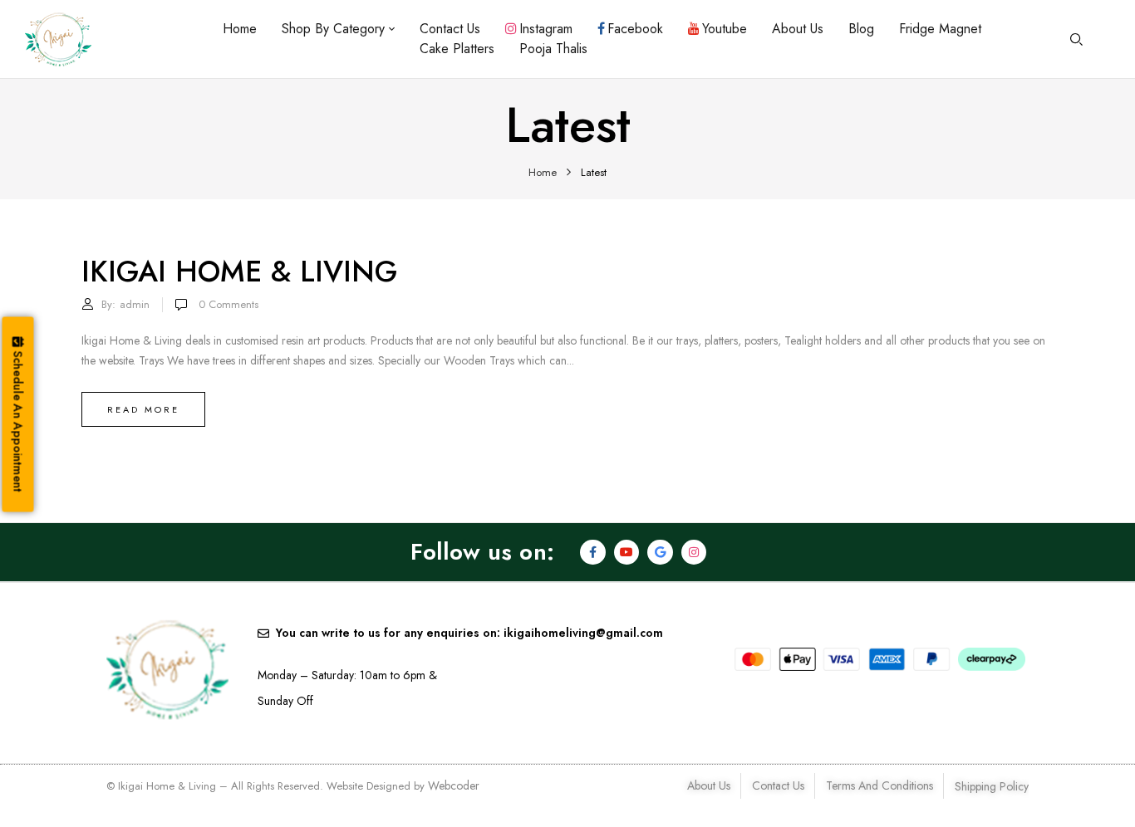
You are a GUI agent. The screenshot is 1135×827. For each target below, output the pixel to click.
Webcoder (453, 785)
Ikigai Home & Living (239, 271)
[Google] (660, 552)
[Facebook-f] (593, 552)
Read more (143, 409)
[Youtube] (627, 552)
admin (135, 304)
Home (542, 172)
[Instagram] (694, 552)
